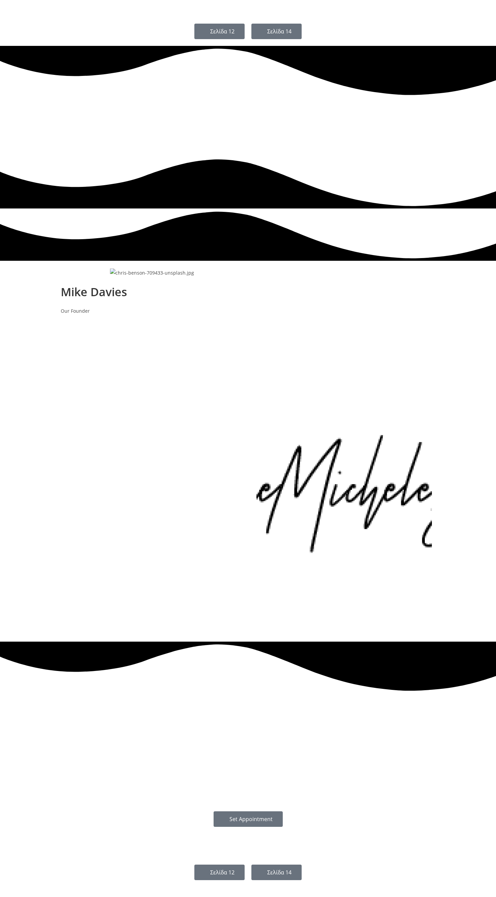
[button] (65, 883)
